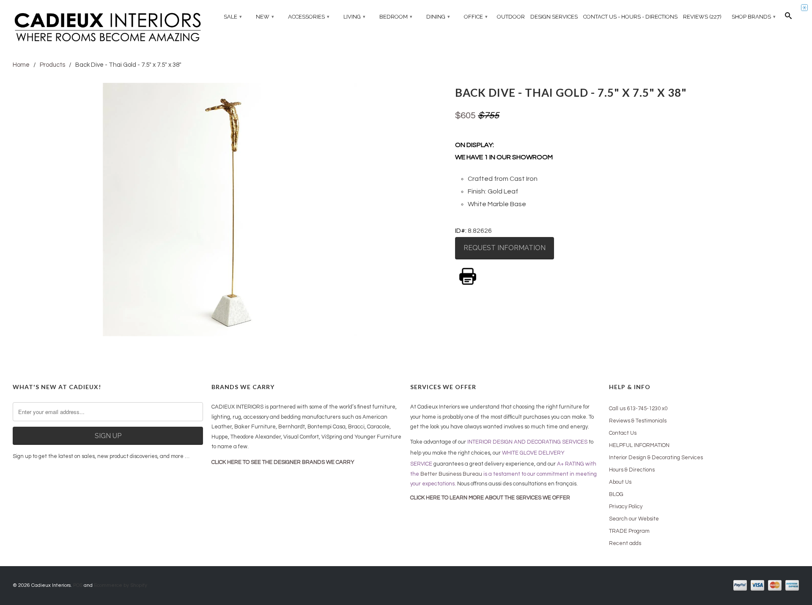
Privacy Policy (625, 507)
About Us (620, 482)
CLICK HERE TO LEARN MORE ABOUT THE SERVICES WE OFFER (490, 498)
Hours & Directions (632, 470)
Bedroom (395, 17)
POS (77, 585)
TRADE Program (629, 531)
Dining (438, 17)
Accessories (308, 17)
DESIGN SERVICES (554, 17)
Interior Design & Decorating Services (656, 458)
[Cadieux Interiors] (108, 28)
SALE (233, 17)
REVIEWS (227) (702, 17)
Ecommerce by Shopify (120, 585)
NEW (265, 17)
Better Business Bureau (451, 474)
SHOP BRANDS (754, 17)
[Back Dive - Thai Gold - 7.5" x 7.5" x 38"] (230, 209)
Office (476, 17)
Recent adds (625, 543)
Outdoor (511, 17)
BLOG (616, 494)
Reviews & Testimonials (638, 421)
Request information (505, 248)
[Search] (788, 17)
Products (52, 65)
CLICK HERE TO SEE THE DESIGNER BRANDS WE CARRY (282, 462)
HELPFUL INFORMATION (639, 445)
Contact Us (622, 433)
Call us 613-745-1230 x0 (638, 409)
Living (354, 17)
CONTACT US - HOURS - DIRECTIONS (630, 17)
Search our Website (634, 519)
